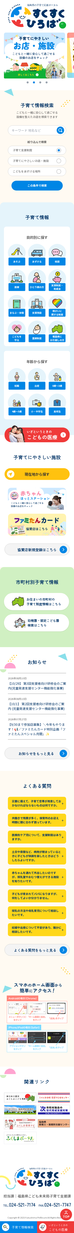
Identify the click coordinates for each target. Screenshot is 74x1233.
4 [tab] (46, 83)
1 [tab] (27, 83)
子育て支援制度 (22, 150)
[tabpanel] (35, 55)
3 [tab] (40, 83)
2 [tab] (34, 83)
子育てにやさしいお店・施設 (31, 161)
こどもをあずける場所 (26, 171)
